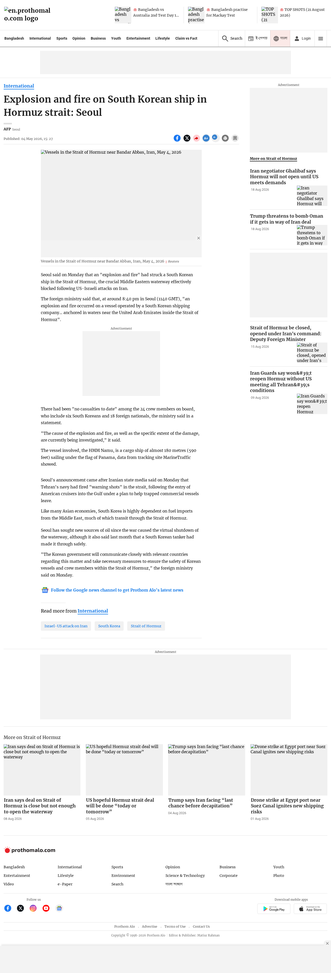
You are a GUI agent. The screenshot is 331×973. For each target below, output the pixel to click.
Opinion (78, 38)
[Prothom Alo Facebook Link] (10, 909)
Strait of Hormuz (146, 626)
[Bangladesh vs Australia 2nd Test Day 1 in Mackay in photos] (123, 15)
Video (9, 884)
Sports (61, 38)
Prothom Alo (124, 926)
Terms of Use (175, 926)
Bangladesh (14, 38)
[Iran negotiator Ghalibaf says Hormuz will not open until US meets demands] (312, 196)
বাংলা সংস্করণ (174, 884)
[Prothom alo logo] (29, 851)
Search (117, 884)
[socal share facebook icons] (178, 141)
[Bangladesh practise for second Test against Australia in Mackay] (196, 15)
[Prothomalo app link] (274, 909)
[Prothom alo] (29, 15)
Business (98, 38)
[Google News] (59, 909)
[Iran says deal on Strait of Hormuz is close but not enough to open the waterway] (42, 770)
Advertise (149, 926)
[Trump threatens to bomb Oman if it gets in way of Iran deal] (312, 235)
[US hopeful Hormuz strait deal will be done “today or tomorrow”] (124, 770)
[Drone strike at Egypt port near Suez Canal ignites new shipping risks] (289, 770)
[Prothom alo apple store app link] (310, 909)
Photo (278, 875)
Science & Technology (185, 875)
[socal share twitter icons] (187, 141)
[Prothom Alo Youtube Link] (48, 909)
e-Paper (65, 884)
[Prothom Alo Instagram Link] (35, 909)
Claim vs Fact (186, 38)
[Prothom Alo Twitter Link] (22, 909)
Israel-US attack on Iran (65, 626)
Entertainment (138, 38)
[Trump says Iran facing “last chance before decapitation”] (206, 770)
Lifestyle (162, 38)
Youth (116, 38)
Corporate (229, 875)
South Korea (109, 626)
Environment (123, 875)
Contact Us (201, 926)
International (40, 38)
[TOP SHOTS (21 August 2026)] (269, 15)
